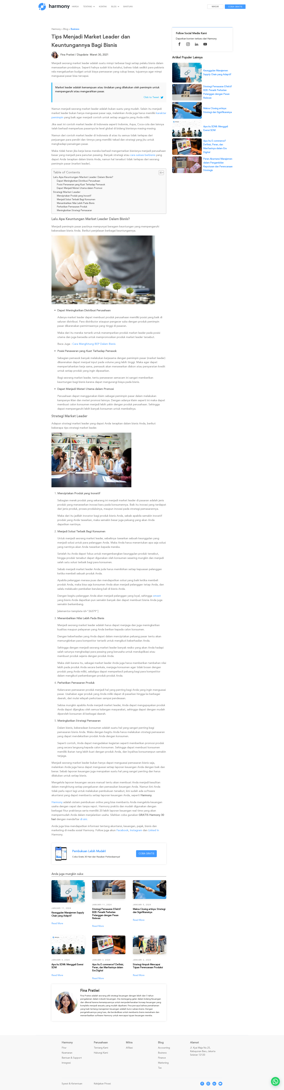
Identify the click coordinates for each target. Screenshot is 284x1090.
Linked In (153, 830)
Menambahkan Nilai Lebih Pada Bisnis (76, 203)
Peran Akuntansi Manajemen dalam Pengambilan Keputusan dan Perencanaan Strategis (218, 164)
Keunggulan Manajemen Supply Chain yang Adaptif (217, 72)
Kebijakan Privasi (102, 1083)
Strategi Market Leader (66, 192)
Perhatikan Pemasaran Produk (72, 206)
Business (75, 29)
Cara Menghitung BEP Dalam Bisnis (94, 344)
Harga (75, 6)
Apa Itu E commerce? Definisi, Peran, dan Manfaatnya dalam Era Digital (215, 146)
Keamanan (67, 1053)
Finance (162, 1058)
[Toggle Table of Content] (159, 172)
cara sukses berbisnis (142, 155)
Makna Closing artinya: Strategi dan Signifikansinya (217, 110)
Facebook (122, 830)
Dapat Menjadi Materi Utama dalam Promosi (79, 188)
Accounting (164, 1048)
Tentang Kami (101, 1048)
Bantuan (128, 6)
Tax (160, 1068)
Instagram (136, 830)
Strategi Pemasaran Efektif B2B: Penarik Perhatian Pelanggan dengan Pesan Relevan (217, 92)
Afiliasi (129, 1048)
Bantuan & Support (72, 1058)
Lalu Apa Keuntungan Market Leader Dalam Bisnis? (83, 177)
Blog (114, 6)
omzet (157, 596)
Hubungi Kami (101, 1053)
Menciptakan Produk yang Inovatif (74, 196)
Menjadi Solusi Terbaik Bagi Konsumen (76, 199)
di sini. (84, 819)
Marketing (163, 1063)
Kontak (103, 6)
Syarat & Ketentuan (72, 1083)
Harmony (57, 802)
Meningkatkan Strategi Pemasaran (74, 210)
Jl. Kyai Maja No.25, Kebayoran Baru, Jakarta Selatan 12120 (202, 1051)
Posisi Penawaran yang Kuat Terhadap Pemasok (81, 184)
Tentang (87, 6)
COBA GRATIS (146, 853)
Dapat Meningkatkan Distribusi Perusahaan (78, 181)
